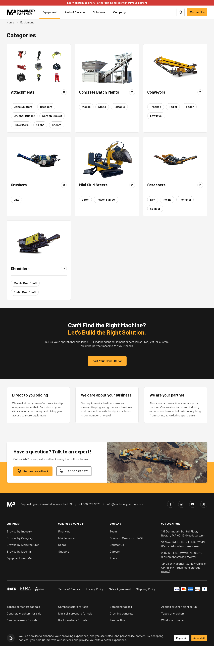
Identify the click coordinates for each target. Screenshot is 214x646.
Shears (56, 125)
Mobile (86, 107)
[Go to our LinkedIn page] (181, 504)
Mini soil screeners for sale (75, 613)
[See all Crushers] (39, 159)
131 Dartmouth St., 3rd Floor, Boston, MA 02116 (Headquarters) (183, 533)
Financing (64, 531)
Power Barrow (106, 199)
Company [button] (119, 12)
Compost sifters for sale (73, 606)
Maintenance (66, 538)
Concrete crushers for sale (24, 613)
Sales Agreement (120, 589)
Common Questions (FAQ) (126, 538)
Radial (173, 107)
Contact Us (197, 12)
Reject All (181, 638)
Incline (167, 199)
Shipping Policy (146, 589)
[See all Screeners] (175, 159)
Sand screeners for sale (22, 620)
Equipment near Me (19, 558)
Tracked (155, 107)
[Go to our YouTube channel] (192, 504)
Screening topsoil (121, 606)
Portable (119, 107)
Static (102, 107)
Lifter (85, 199)
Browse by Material (19, 551)
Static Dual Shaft (25, 292)
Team (113, 531)
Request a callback (35, 471)
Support (63, 551)
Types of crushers (173, 613)
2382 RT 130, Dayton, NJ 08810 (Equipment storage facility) (181, 555)
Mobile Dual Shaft (25, 283)
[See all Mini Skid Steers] (107, 159)
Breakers (46, 107)
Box (152, 199)
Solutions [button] (99, 12)
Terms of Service (69, 589)
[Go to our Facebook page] (170, 504)
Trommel (185, 199)
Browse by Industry (19, 531)
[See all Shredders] (39, 243)
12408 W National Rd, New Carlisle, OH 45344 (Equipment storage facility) (183, 567)
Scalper (155, 208)
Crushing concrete (121, 613)
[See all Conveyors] (175, 66)
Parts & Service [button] (75, 12)
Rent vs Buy (117, 620)
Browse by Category (20, 538)
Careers (115, 551)
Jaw (16, 199)
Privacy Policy (95, 589)
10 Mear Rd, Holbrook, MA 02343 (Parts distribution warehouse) (183, 544)
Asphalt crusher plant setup (179, 606)
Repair (62, 545)
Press (113, 558)
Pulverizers (21, 125)
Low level (156, 116)
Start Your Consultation (107, 361)
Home (10, 22)
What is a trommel (172, 620)
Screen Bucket (52, 116)
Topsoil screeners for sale (23, 606)
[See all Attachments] (39, 66)
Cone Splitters (23, 107)
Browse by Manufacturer (23, 545)
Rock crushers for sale (72, 620)
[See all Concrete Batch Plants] (107, 66)
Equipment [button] (50, 12)
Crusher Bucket (24, 116)
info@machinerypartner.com (125, 504)
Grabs (40, 125)
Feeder (189, 107)
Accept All (199, 638)
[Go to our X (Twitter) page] (203, 504)
